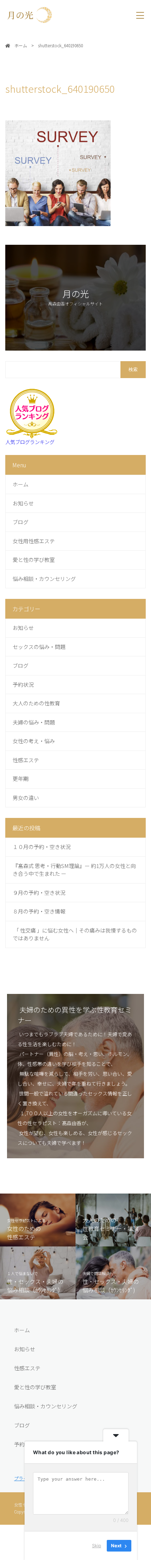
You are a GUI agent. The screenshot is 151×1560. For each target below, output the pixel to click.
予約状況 (23, 684)
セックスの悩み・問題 (39, 646)
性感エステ (26, 760)
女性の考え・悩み (34, 741)
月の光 (24, 14)
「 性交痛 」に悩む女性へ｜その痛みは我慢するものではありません (75, 934)
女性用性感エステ (34, 541)
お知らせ (23, 503)
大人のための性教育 (36, 703)
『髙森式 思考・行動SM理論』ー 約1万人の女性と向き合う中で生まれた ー (74, 870)
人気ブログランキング (29, 441)
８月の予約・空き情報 (39, 911)
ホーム (20, 484)
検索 (133, 369)
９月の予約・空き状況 (39, 892)
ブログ (20, 522)
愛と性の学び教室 (34, 559)
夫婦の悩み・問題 (34, 722)
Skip (96, 1545)
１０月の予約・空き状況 (42, 846)
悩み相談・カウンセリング (44, 578)
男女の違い (26, 797)
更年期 (20, 778)
